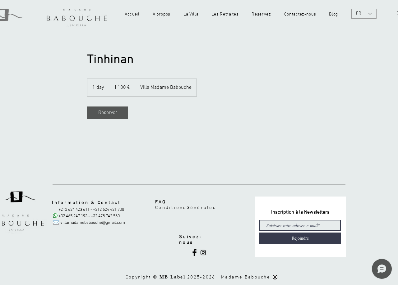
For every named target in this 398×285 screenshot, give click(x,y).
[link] (107, 112)
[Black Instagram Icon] (203, 252)
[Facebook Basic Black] (194, 252)
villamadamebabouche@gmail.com (92, 222)
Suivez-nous (190, 239)
